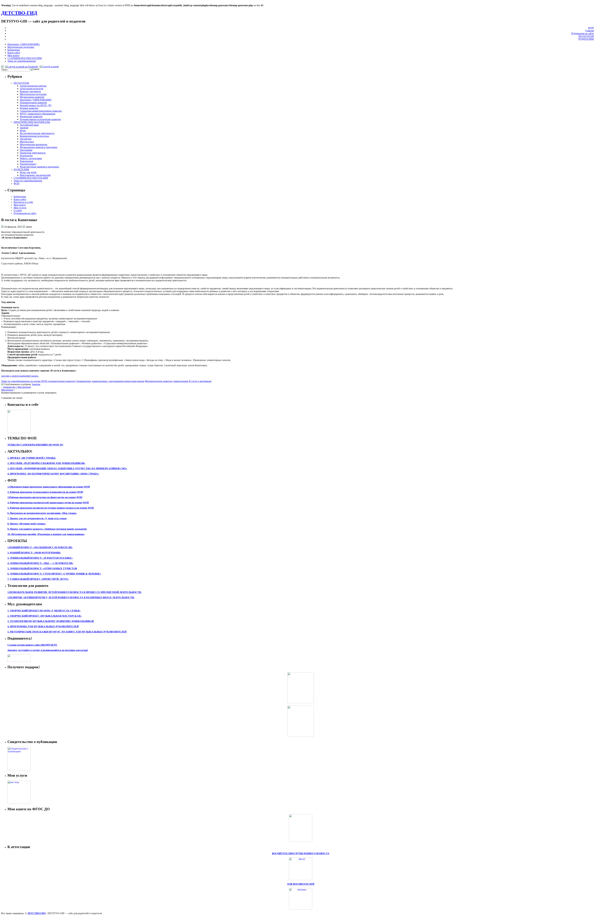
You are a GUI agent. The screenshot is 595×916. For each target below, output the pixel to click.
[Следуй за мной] (49, 66)
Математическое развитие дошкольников (166, 381)
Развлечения (26, 161)
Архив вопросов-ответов (33, 85)
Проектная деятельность (33, 152)
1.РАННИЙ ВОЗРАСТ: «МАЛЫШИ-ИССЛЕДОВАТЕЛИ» (40, 547)
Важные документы (30, 91)
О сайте (18, 210)
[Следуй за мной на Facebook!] (22, 66)
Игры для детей (28, 172)
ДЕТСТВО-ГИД (19, 13)
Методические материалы (33, 144)
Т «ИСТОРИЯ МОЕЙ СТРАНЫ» (37, 458)
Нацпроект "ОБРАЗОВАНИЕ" (36, 99)
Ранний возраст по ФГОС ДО (35, 105)
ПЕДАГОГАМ (586, 36)
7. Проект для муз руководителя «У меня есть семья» (37, 518)
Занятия (24, 127)
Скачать (34, 376)
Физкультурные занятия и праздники (39, 166)
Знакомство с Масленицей (17, 387)
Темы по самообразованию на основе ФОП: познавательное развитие (38, 381)
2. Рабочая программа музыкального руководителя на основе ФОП (45, 492)
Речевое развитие (29, 108)
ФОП (591, 28)
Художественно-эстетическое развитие (40, 119)
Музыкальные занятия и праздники (38, 147)
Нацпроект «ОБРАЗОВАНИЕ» (23, 44)
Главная (589, 30)
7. (8, 579)
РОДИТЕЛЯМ (586, 39)
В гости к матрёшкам (200, 381)
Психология (26, 155)
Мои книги (13, 55)
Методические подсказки (20, 47)
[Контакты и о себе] (19, 432)
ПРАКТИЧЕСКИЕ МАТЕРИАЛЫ (32, 122)
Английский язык (29, 125)
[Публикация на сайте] (19, 769)
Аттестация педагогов (31, 88)
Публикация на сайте (582, 33)
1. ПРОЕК (13, 458)
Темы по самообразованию (21, 61)
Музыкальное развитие (32, 97)
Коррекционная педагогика (34, 136)
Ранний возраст (28, 164)
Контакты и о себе (23, 202)
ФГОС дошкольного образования (37, 113)
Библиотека (13, 50)
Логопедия (25, 139)
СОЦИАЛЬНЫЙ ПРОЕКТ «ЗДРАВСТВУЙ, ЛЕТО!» (39, 579)
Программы (26, 150)
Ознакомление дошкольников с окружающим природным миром (110, 381)
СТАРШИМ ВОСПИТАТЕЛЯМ (24, 58)
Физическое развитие (31, 116)
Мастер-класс (27, 141)
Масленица (7, 390)
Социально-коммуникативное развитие (41, 111)
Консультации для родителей (35, 175)
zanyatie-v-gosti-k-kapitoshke (15, 376)
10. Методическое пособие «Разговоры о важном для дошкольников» (46, 534)
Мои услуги (20, 207)
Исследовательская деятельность (37, 133)
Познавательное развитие (33, 102)
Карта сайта (13, 52)
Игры (23, 130)
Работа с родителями (31, 158)
